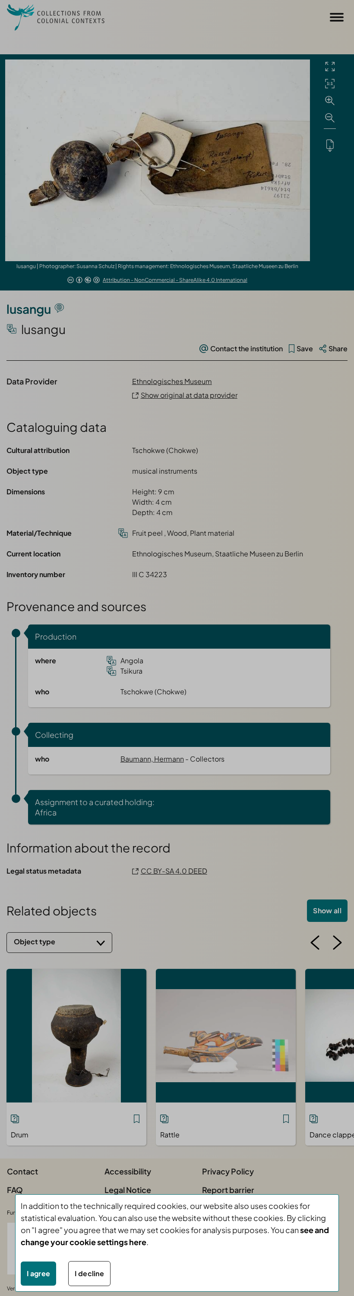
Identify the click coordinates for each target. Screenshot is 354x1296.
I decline (89, 1273)
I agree (38, 1273)
